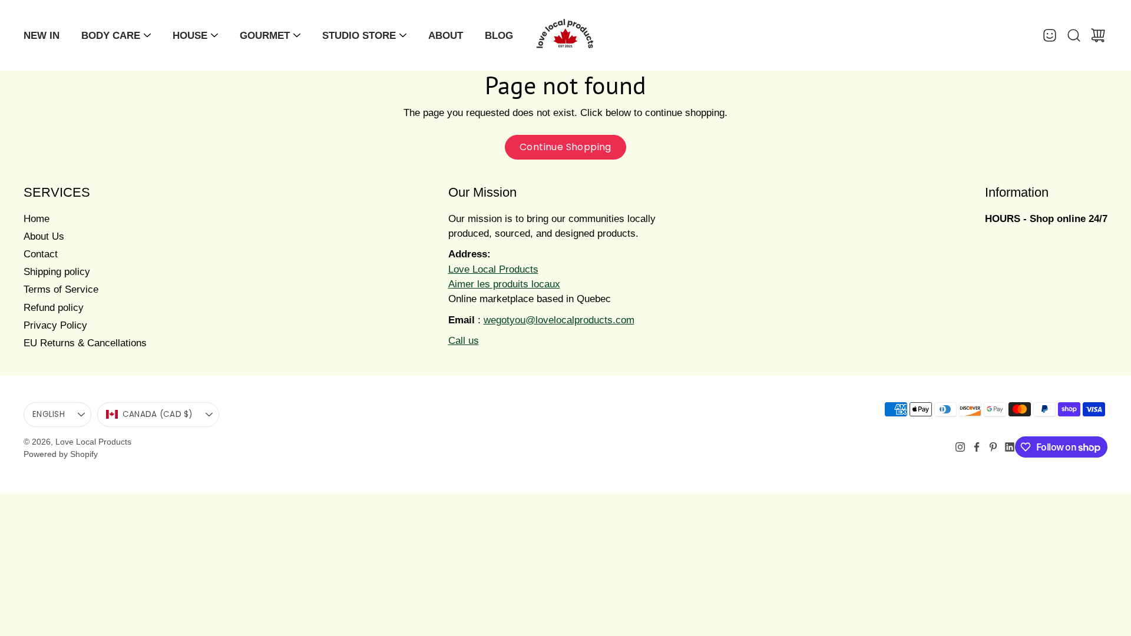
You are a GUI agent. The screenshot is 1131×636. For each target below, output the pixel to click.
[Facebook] (976, 447)
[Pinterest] (993, 447)
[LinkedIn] (1009, 447)
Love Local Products (93, 441)
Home (36, 218)
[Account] (1049, 35)
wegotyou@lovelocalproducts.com (559, 320)
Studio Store (359, 35)
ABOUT (445, 35)
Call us (463, 340)
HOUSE (190, 35)
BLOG (499, 35)
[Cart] (1098, 35)
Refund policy (54, 307)
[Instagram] (960, 447)
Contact (41, 254)
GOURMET (265, 35)
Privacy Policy (55, 325)
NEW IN (41, 35)
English (48, 414)
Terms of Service (61, 289)
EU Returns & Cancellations (85, 343)
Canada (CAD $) (158, 414)
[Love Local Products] (565, 35)
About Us (44, 236)
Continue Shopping (565, 147)
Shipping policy (57, 271)
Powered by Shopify (61, 454)
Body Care (110, 35)
